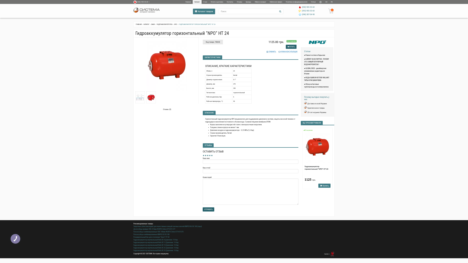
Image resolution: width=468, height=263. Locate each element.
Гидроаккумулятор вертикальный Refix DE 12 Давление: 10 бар (156, 242)
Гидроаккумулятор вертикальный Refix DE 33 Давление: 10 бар (156, 250)
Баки (153, 24)
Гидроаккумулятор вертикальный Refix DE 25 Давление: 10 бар (156, 248)
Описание (209, 113)
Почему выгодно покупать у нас (316, 98)
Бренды (248, 2)
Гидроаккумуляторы (164, 24)
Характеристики (212, 57)
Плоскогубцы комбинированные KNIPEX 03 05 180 (151, 234)
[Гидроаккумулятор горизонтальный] (167, 64)
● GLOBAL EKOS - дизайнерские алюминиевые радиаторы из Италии (315, 71)
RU (332, 2)
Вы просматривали (312, 123)
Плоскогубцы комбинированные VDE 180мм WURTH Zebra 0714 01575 (158, 232)
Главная (188, 2)
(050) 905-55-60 (308, 7)
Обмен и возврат (260, 2)
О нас (205, 2)
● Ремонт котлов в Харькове (314, 55)
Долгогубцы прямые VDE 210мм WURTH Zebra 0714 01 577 (154, 229)
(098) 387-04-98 (308, 14)
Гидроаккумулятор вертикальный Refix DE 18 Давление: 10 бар (156, 245)
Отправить (208, 209)
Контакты (230, 2)
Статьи (313, 2)
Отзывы (239, 2)
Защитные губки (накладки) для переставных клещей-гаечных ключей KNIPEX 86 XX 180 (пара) (167, 226)
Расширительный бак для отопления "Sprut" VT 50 (151, 237)
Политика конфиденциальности (296, 2)
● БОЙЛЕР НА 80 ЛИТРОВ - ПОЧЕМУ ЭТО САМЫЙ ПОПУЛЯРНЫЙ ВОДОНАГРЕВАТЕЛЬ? (316, 61)
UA (326, 2)
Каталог (197, 2)
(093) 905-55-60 (308, 11)
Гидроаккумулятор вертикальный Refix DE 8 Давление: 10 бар (155, 240)
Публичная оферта (276, 2)
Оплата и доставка (217, 2)
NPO (175, 24)
